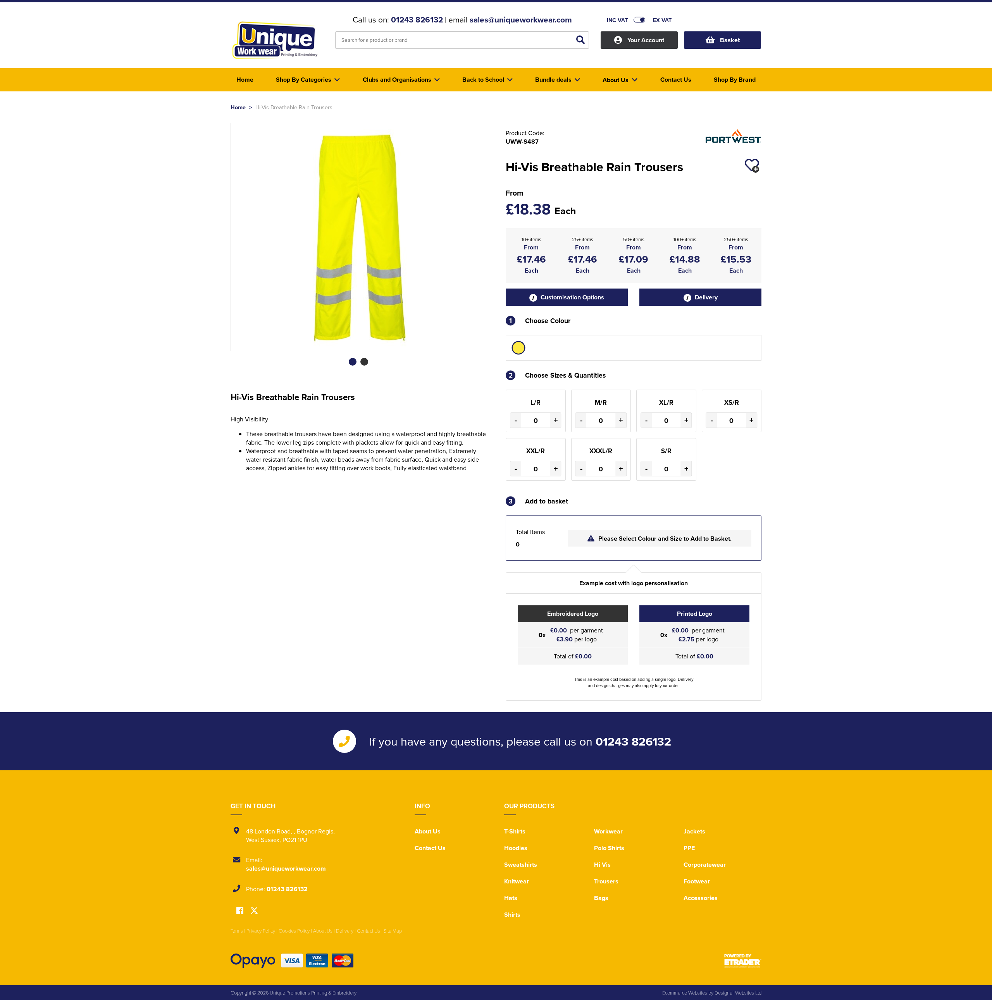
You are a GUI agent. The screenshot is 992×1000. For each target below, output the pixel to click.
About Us (428, 831)
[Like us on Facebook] (239, 911)
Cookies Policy (294, 930)
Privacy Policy (260, 930)
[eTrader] (742, 961)
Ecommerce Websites (684, 992)
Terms (237, 930)
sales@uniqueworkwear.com (521, 20)
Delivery (705, 297)
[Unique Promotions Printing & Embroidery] (277, 41)
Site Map (393, 930)
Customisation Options (571, 297)
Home (238, 107)
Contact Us (430, 848)
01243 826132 (417, 20)
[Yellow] (518, 348)
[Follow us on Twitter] (254, 910)
